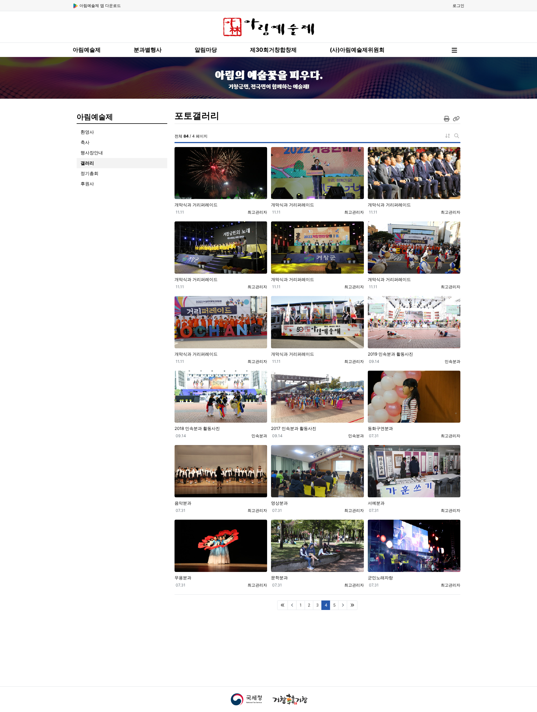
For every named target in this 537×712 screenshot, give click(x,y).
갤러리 (87, 163)
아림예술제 (87, 49)
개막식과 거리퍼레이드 (196, 204)
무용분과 (183, 577)
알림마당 (206, 49)
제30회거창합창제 (273, 49)
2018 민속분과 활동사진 (197, 428)
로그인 (458, 5)
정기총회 (89, 173)
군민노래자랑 (380, 577)
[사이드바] (454, 50)
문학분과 (279, 577)
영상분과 (279, 503)
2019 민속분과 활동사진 (390, 354)
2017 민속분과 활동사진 (293, 428)
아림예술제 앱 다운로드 (99, 5)
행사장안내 (92, 152)
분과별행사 (148, 49)
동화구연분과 (380, 428)
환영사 (87, 132)
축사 (85, 142)
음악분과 (183, 503)
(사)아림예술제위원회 (357, 49)
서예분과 (376, 503)
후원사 (87, 183)
